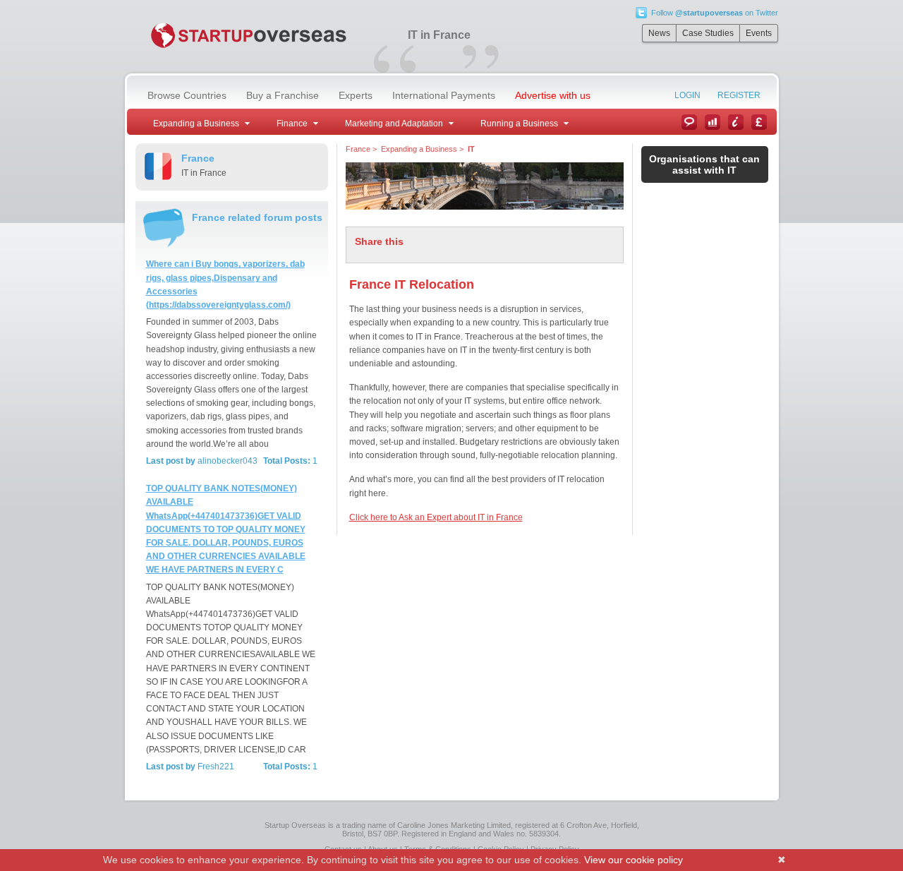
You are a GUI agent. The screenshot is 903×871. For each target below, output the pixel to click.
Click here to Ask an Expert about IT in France (436, 517)
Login (687, 95)
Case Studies (708, 33)
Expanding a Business (419, 149)
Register (738, 95)
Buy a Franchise (282, 95)
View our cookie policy (633, 859)
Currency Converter (759, 122)
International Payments (443, 95)
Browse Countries (186, 95)
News (659, 33)
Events (759, 33)
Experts (355, 95)
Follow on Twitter (714, 12)
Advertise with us (552, 95)
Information (736, 122)
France (358, 149)
